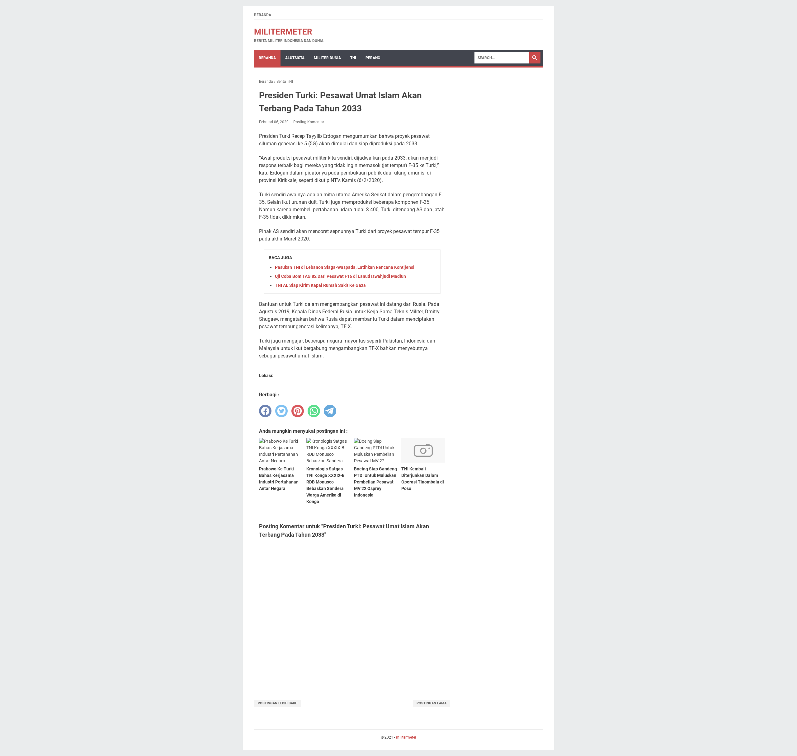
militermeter (283, 31)
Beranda (262, 15)
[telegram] (330, 411)
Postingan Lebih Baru (277, 703)
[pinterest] (297, 411)
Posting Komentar (308, 122)
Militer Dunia (327, 58)
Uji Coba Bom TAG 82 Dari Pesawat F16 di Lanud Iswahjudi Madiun (340, 276)
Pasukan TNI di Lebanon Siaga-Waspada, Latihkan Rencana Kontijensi (344, 267)
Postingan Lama (431, 703)
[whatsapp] (314, 411)
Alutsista (294, 58)
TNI (353, 58)
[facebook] (265, 411)
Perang (372, 58)
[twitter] (281, 411)
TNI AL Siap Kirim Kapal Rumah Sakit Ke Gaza (320, 285)
